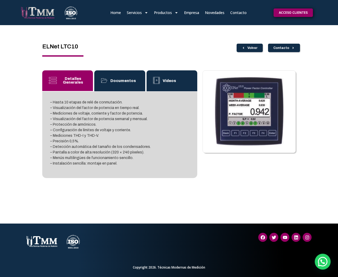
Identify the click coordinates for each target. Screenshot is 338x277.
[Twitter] (273, 237)
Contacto (238, 12)
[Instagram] (307, 237)
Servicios (134, 12)
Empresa (191, 12)
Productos (163, 12)
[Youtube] (284, 237)
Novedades (214, 12)
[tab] (67, 81)
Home (115, 12)
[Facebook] (262, 237)
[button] (323, 262)
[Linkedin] (296, 237)
